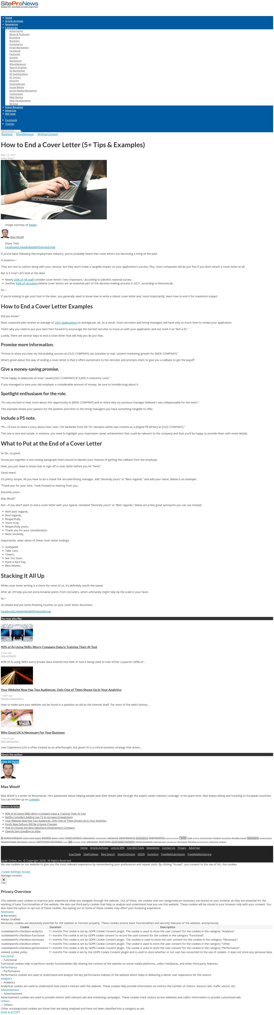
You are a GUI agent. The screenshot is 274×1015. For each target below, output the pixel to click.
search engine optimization (49, 841)
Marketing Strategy (8, 842)
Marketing (15, 60)
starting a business (159, 842)
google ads (196, 838)
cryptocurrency (88, 838)
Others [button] (5, 1001)
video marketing (182, 842)
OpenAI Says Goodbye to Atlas (23, 831)
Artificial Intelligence (13, 838)
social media (105, 841)
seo (70, 841)
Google (13, 57)
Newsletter (11, 24)
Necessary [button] (7, 912)
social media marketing (123, 841)
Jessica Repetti (8, 655)
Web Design (16, 97)
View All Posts (10, 761)
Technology (16, 94)
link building (236, 838)
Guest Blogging (14, 107)
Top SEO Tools (135, 848)
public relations (22, 842)
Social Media (16, 87)
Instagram (217, 838)
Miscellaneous (17, 64)
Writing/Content (47, 134)
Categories (11, 27)
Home (8, 17)
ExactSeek (75, 854)
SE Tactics (15, 77)
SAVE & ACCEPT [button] (10, 1012)
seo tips (83, 842)
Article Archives (14, 21)
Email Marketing (18, 47)
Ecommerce (16, 44)
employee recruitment (172, 838)
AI (2, 838)
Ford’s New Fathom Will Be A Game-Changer (31, 824)
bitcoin (31, 838)
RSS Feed (10, 113)
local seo (243, 838)
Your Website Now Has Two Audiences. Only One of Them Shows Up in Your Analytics (61, 690)
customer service (101, 838)
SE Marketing (17, 70)
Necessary (10, 915)
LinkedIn (34, 799)
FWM (183, 838)
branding (46, 838)
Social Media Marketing (23, 90)
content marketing (73, 838)
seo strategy (76, 842)
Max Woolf (17, 237)
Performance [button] (9, 967)
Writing (13, 104)
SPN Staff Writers (10, 741)
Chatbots (61, 838)
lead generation (226, 838)
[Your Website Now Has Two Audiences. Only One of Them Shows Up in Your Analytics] (17, 683)
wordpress (222, 842)
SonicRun (153, 854)
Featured (14, 54)
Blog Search (108, 854)
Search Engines (18, 67)
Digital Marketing (127, 838)
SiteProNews (90, 854)
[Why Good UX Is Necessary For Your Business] (17, 726)
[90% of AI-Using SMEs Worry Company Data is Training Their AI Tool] (17, 641)
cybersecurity (112, 838)
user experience (171, 842)
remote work (32, 842)
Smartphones (17, 84)
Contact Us (168, 848)
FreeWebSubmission (173, 854)
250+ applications (66, 322)
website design (213, 842)
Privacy (182, 848)
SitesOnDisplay (126, 854)
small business (92, 842)
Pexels (33, 225)
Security (14, 80)
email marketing (157, 838)
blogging (38, 838)
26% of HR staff (24, 279)
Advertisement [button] (10, 990)
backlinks (26, 838)
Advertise (10, 110)
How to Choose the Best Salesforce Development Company (40, 827)
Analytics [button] (6, 978)
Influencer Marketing (206, 838)
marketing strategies (265, 838)
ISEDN (141, 854)
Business (14, 41)
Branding (14, 37)
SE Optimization (18, 74)
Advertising (16, 31)
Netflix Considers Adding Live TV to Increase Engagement (39, 817)
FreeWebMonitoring (199, 854)
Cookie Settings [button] (11, 872)
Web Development (20, 100)
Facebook (15, 50)
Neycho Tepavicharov (12, 698)
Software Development (144, 842)
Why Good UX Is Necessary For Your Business (33, 732)
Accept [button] (26, 872)
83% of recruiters (27, 283)
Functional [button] (7, 956)
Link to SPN (117, 848)
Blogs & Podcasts (19, 34)
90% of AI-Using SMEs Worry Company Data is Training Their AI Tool (49, 647)
